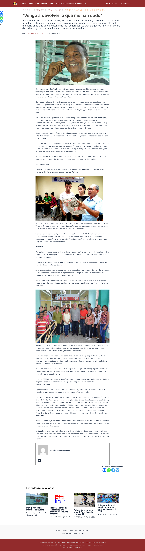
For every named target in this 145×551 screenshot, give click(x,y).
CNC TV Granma (124, 3)
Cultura (51, 3)
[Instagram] (113, 4)
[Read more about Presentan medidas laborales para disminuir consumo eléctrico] (60, 499)
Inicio (24, 3)
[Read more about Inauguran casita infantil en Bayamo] (37, 499)
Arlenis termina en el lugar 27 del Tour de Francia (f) (83, 512)
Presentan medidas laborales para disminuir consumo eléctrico (59, 511)
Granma (31, 3)
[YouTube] (115, 4)
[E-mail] (39, 461)
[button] (86, 3)
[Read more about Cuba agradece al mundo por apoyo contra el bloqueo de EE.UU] (108, 498)
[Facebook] (107, 4)
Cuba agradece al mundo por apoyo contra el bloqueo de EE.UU (107, 508)
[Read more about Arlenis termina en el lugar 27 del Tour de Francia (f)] (84, 500)
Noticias (59, 3)
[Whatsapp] (109, 470)
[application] (63, 3)
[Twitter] (110, 4)
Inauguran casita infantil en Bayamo (35, 509)
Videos (79, 3)
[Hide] (1, 24)
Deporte (44, 3)
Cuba (38, 3)
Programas (69, 3)
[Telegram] (113, 470)
